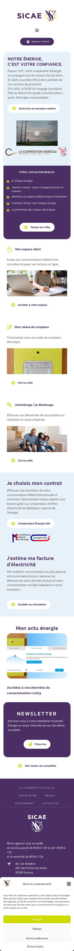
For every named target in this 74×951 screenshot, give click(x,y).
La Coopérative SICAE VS (37, 788)
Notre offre (28, 795)
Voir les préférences (37, 938)
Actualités (51, 803)
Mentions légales (35, 946)
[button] (69, 884)
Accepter (37, 919)
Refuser (37, 928)
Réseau (50, 795)
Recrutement (24, 803)
